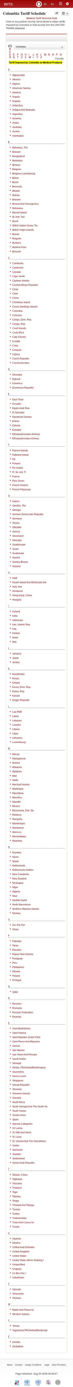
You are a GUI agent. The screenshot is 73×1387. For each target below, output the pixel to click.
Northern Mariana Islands (25, 909)
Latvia (15, 716)
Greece (16, 531)
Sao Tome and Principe (24, 1054)
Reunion (16, 1003)
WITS (8, 3)
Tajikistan (17, 1179)
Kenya (15, 678)
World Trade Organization (48, 1382)
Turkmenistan (19, 1218)
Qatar (15, 992)
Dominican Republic (23, 387)
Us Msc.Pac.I (19, 1273)
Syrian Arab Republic (23, 1162)
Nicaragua (17, 883)
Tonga (15, 1200)
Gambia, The (19, 505)
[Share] (65, 13)
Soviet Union (19, 1115)
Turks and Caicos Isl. (23, 1222)
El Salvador (18, 412)
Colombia (17, 311)
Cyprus (16, 354)
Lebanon (17, 720)
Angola (16, 96)
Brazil (15, 221)
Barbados (17, 160)
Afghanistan (18, 75)
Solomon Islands (21, 1093)
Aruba (15, 122)
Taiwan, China (19, 1174)
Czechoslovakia (20, 363)
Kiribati (16, 682)
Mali (14, 775)
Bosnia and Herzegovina (25, 204)
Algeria (16, 83)
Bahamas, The (20, 147)
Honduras (17, 591)
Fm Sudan (17, 467)
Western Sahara (20, 1314)
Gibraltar (16, 527)
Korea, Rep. (18, 691)
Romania (17, 1008)
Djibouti (16, 379)
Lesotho (16, 725)
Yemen (16, 1326)
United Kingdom (20, 1251)
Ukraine (16, 1243)
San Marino (18, 1050)
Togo (15, 1192)
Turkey (15, 1213)
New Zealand (19, 878)
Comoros (17, 315)
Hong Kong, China (22, 595)
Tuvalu (15, 1226)
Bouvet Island (19, 212)
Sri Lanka (17, 1128)
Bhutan (16, 191)
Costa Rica (18, 332)
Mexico (16, 806)
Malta (15, 780)
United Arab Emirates (23, 1247)
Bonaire (16, 199)
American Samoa (21, 88)
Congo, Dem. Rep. (22, 319)
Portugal (16, 980)
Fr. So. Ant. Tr (19, 472)
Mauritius (17, 797)
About (9, 1364)
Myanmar (17, 840)
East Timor (18, 399)
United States (19, 1256)
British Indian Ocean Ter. (25, 225)
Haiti (14, 578)
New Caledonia (20, 874)
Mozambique (19, 836)
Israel (15, 637)
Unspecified (18, 1264)
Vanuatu (16, 1289)
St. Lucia (16, 1136)
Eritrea (15, 421)
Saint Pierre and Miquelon (26, 1041)
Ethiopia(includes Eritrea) (25, 438)
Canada (16, 272)
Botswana (17, 208)
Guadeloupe (19, 544)
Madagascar (19, 758)
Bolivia (15, 195)
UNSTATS (38, 1382)
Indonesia (17, 620)
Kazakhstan (18, 674)
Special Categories (22, 1123)
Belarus (16, 165)
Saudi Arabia (19, 1059)
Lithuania (17, 738)
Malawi (16, 763)
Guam (15, 549)
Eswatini (16, 429)
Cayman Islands (20, 280)
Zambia (16, 1342)
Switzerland (18, 1158)
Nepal (15, 861)
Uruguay (16, 1269)
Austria (16, 131)
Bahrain (16, 152)
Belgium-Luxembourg (23, 173)
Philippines (18, 967)
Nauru (15, 857)
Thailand (17, 1187)
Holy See (17, 586)
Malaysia (17, 767)
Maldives (17, 771)
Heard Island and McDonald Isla (29, 582)
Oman (15, 929)
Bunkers (16, 242)
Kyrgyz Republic (21, 700)
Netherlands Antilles (22, 870)
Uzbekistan (18, 1277)
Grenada (17, 540)
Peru (14, 962)
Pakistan (16, 941)
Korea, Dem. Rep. (21, 687)
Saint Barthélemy (21, 1028)
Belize (15, 178)
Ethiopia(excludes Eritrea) (26, 434)
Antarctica (17, 105)
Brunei (15, 234)
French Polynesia (21, 489)
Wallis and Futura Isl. (23, 1309)
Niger (15, 887)
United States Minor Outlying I (28, 1260)
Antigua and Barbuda (23, 109)
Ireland (16, 633)
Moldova (16, 814)
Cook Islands (19, 328)
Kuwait (15, 695)
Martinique (18, 788)
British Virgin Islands (23, 230)
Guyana (16, 566)
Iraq (14, 628)
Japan (15, 658)
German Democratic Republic (28, 514)
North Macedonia (21, 904)
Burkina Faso (19, 247)
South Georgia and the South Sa (29, 1106)
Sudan (15, 1145)
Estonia (16, 425)
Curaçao (16, 350)
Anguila (16, 101)
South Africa (18, 1102)
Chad (15, 289)
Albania (16, 79)
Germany (17, 518)
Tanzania (17, 1183)
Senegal (16, 1063)
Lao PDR (17, 712)
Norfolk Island (19, 900)
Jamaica (16, 653)
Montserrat (18, 827)
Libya (15, 733)
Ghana (15, 523)
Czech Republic (20, 358)
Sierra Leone (19, 1076)
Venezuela (18, 1293)
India (15, 615)
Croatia (16, 341)
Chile (15, 293)
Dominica (17, 383)
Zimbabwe (17, 1346)
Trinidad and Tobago (23, 1205)
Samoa (16, 1046)
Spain (15, 1119)
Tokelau (16, 1196)
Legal (46, 1364)
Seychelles (18, 1072)
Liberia (16, 729)
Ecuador (16, 403)
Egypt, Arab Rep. (21, 408)
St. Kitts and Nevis (21, 1132)
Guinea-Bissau (20, 562)
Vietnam (16, 1298)
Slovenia (17, 1089)
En (45, 4)
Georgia (16, 510)
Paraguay (17, 958)
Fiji (13, 459)
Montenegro (18, 823)
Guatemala (18, 553)
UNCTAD (28, 1382)
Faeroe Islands (20, 450)
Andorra (16, 92)
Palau (15, 945)
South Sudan (19, 1110)
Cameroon (18, 267)
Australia (17, 127)
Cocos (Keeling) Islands (25, 306)
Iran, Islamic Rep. (21, 624)
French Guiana (20, 485)
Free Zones (18, 480)
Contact (18, 1364)
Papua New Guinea (22, 954)
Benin (15, 182)
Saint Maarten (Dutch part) (26, 1037)
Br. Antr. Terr (18, 217)
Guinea (16, 557)
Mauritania (18, 793)
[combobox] (39, 47)
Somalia (16, 1097)
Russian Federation (22, 1012)
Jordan (16, 662)
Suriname (17, 1149)
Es (52, 4)
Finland (16, 463)
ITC (17, 1382)
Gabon (15, 501)
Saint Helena (19, 1033)
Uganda (16, 1238)
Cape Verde (18, 276)
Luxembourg (19, 742)
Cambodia (17, 263)
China (15, 298)
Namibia (16, 852)
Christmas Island (21, 302)
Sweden (16, 1154)
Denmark (17, 374)
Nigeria (16, 891)
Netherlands (18, 865)
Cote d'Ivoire (19, 337)
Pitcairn (16, 971)
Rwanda (16, 1016)
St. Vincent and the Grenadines (29, 1141)
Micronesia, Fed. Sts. (23, 810)
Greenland (18, 536)
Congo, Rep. (19, 324)
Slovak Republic (21, 1085)
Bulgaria (16, 238)
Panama (16, 949)
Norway (16, 913)
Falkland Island (20, 454)
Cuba (15, 345)
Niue (14, 896)
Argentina (17, 114)
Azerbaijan (18, 135)
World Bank (59, 1382)
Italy (14, 641)
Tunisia (16, 1209)
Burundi (16, 251)
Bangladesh (18, 156)
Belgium (16, 169)
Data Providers (59, 1364)
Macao (15, 754)
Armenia (16, 118)
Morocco (16, 832)
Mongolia (17, 819)
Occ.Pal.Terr (18, 925)
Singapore (17, 1080)
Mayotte (16, 801)
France (16, 476)
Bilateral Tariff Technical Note (41, 18)
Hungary (16, 599)
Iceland (16, 611)
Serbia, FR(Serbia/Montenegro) (29, 1067)
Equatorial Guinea (22, 416)
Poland (16, 975)
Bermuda (17, 186)
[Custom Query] (56, 13)
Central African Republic (25, 285)
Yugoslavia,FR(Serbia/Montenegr (29, 1330)
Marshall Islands (21, 784)
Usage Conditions (33, 1364)
